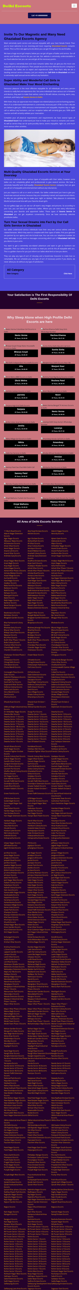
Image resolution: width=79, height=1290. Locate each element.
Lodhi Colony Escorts (59, 957)
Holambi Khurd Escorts (60, 828)
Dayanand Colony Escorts (61, 682)
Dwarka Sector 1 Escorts (37, 714)
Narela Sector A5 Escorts (37, 1066)
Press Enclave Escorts (36, 1165)
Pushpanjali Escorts (11, 1179)
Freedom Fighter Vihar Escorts (39, 751)
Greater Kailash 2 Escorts (14, 788)
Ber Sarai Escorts (57, 615)
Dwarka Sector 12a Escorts (61, 717)
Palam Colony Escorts (59, 1132)
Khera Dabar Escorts (36, 917)
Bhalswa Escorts (57, 622)
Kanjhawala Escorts (11, 895)
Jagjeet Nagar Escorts (59, 845)
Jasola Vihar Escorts (59, 860)
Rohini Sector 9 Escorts (13, 1271)
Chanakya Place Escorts (37, 645)
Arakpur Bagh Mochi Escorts (62, 561)
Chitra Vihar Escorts (59, 662)
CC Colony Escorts (58, 642)
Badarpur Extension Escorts (38, 588)
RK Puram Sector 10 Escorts (62, 1227)
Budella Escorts (34, 637)
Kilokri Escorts (33, 925)
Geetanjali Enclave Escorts (61, 769)
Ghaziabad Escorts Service (45, 185)
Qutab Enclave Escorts (12, 1182)
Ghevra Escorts (10, 773)
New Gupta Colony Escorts (38, 1090)
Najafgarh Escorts (11, 1046)
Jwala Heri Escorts (11, 877)
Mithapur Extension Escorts (62, 1019)
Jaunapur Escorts (34, 863)
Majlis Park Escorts (58, 969)
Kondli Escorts (56, 937)
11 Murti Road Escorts (12, 531)
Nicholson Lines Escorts (13, 1105)
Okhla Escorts (33, 1115)
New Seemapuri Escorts (37, 1103)
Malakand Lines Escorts (37, 972)
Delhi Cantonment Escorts (61, 687)
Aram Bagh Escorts (11, 563)
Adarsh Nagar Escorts (59, 531)
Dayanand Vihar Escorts (13, 684)
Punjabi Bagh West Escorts (14, 1175)
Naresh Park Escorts (59, 1071)
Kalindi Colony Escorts (12, 887)
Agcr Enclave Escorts (36, 538)
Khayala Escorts (57, 915)
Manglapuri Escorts (11, 984)
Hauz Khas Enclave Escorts (61, 823)
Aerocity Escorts (57, 533)
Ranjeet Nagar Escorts (60, 1222)
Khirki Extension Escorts (37, 920)
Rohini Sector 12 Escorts (37, 1241)
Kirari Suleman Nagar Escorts (39, 929)
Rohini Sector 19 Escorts (60, 1246)
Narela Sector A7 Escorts (13, 1068)
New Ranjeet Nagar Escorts (38, 1100)
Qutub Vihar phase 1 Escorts (62, 1184)
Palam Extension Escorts (13, 1135)
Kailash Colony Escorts (12, 882)
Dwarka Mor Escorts (12, 714)
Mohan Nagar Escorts (36, 1028)
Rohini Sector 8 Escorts (60, 1269)
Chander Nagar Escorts (37, 647)
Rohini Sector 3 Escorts (60, 1256)
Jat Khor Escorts (10, 863)
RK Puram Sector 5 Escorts (61, 1231)
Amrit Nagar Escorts (12, 548)
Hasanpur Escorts (58, 821)
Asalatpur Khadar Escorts (37, 566)
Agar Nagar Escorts (11, 538)
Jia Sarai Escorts (34, 870)
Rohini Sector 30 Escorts (13, 1259)
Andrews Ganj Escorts (12, 556)
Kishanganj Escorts (58, 932)
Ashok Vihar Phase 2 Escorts (15, 570)
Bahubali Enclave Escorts (37, 593)
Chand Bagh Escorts (12, 647)
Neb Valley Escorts (58, 1080)
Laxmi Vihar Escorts (11, 957)
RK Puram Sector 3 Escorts (14, 1231)
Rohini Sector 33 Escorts (13, 1261)
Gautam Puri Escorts (12, 769)
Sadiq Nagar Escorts (59, 1281)
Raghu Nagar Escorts (59, 1192)
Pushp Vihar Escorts (59, 1175)
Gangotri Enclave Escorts (13, 764)
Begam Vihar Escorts (36, 613)
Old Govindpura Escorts (37, 1125)
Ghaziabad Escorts (59, 46)
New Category (12, 273)
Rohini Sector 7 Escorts (37, 1269)
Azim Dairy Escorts (35, 583)
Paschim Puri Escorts (12, 1142)
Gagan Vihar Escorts (35, 759)
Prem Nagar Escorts (12, 1165)
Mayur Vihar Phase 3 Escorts (39, 1009)
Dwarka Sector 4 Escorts (37, 736)
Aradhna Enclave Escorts (37, 561)
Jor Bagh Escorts (57, 875)
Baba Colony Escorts (59, 583)
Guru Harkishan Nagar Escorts (63, 803)
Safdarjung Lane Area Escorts (15, 1288)
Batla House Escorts (59, 605)
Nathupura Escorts (58, 1073)
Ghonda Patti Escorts (59, 773)
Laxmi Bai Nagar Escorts (37, 954)
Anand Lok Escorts (11, 551)
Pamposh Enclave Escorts (61, 1135)
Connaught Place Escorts (13, 672)
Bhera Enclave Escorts (59, 630)
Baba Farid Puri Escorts (13, 585)
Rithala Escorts (57, 1224)
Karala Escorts (56, 897)
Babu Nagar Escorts (59, 585)
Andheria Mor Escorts (59, 553)
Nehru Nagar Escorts (59, 1083)
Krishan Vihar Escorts (12, 942)
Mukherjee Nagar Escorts (61, 1036)
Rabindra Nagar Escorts (37, 1189)
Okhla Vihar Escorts (58, 1120)
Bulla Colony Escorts (12, 642)
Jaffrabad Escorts (10, 845)
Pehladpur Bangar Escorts (38, 1155)
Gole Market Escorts (12, 778)
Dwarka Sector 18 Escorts (37, 724)
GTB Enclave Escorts (12, 798)
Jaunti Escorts (56, 863)
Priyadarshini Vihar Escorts (61, 1165)
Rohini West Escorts (35, 1271)
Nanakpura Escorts (58, 1046)
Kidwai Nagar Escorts (36, 922)
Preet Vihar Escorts (58, 1162)
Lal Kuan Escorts (57, 952)
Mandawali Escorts (11, 979)
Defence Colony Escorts (37, 684)
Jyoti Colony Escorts (35, 877)
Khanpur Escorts (57, 912)
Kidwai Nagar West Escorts (14, 925)
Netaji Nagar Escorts (59, 1085)
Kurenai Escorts (57, 947)
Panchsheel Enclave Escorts (14, 1137)
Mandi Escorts (33, 979)
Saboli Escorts (56, 1276)
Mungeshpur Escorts (36, 1041)
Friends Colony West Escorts (39, 756)
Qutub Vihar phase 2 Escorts (15, 1189)
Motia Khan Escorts (11, 1036)
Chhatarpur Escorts (11, 660)
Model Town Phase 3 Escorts (15, 1024)
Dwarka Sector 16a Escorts (38, 722)
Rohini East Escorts (58, 1236)
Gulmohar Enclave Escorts (38, 801)
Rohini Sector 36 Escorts (13, 1264)
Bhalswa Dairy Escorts (12, 627)
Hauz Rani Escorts (11, 825)
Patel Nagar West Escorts (14, 1150)
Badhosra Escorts (58, 588)
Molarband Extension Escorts (62, 1028)
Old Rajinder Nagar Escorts (38, 1128)
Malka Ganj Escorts (58, 974)
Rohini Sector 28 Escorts (13, 1256)
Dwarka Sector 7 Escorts (37, 739)
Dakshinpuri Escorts (35, 677)
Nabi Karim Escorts (35, 1043)
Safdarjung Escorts (11, 1283)
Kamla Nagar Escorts (36, 892)
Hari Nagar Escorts (35, 813)
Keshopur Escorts (58, 907)
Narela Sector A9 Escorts (60, 1068)
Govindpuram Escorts (59, 781)
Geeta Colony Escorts (36, 769)
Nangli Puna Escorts (59, 1051)
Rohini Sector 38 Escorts (60, 1264)
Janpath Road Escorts (12, 860)
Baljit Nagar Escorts (11, 600)
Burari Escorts (33, 642)
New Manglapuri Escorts (60, 1090)
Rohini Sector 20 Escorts (37, 1249)
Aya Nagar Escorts (35, 578)
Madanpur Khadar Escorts (14, 964)
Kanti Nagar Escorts (35, 895)
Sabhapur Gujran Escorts (37, 1276)
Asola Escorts (56, 575)
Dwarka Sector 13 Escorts (14, 719)
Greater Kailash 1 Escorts (61, 786)
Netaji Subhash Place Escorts (15, 1088)
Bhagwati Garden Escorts (14, 618)
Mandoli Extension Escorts (61, 981)
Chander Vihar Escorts (60, 647)
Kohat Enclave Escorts (36, 937)
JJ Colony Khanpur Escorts (14, 873)
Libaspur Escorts (34, 957)
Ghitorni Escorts (34, 773)
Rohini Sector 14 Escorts (13, 1244)
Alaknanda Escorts (58, 541)
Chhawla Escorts (34, 660)
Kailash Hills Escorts (35, 882)
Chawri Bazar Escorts (36, 655)
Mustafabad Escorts (11, 1043)
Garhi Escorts (33, 764)
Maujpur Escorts (34, 996)
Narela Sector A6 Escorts (60, 1066)
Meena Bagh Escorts (12, 1011)
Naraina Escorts (57, 1056)
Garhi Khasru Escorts (12, 766)
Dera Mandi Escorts (11, 692)
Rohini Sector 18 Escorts (37, 1246)
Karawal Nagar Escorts (36, 900)
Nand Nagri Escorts (11, 1051)
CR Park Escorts (34, 672)
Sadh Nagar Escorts (11, 1281)
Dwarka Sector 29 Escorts (61, 734)
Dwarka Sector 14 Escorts (37, 719)
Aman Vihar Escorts (11, 546)
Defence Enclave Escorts (60, 684)
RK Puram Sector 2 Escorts (61, 1229)
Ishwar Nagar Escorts (12, 843)
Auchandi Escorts (10, 578)
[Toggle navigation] (74, 6)
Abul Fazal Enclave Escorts (38, 531)
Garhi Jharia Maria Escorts (61, 764)
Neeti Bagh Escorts (35, 1083)
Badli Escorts (9, 590)
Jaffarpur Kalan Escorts (60, 843)
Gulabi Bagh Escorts (12, 801)
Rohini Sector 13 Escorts (60, 1241)
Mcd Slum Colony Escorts (61, 1009)
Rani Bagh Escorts (11, 1222)
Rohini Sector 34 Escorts (37, 1261)
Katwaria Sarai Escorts (36, 905)
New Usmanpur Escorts (60, 1103)
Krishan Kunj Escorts (59, 939)
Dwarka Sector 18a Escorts (61, 724)
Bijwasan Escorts (10, 635)
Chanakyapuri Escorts (59, 645)
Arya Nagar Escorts (11, 566)
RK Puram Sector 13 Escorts (38, 1229)
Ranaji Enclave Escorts (60, 1214)
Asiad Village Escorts (12, 575)
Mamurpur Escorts (35, 976)
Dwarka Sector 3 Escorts (13, 736)
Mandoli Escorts (34, 981)
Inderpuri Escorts (58, 835)
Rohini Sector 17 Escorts (13, 1246)
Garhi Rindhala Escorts (36, 766)
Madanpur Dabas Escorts (61, 962)
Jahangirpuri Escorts (35, 848)
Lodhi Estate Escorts (12, 959)
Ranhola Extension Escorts (61, 1219)
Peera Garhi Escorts (11, 1155)
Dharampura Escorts (36, 697)
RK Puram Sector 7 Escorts (38, 1234)
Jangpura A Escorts (11, 858)
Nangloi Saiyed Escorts (36, 1056)
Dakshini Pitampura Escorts (15, 677)
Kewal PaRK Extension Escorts (39, 910)
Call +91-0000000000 (39, 15)
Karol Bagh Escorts (35, 902)
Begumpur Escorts (58, 613)
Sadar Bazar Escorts (35, 1279)
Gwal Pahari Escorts (11, 808)
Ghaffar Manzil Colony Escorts (15, 771)
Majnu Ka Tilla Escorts (12, 972)
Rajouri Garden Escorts (13, 1202)
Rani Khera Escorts (35, 1222)
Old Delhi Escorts (10, 1125)
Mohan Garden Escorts (13, 1028)
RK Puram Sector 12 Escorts (15, 1229)
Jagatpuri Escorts (34, 845)
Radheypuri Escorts (35, 1192)
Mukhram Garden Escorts (38, 1038)
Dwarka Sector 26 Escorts (61, 731)
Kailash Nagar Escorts (59, 882)
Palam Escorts (33, 1132)
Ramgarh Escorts (10, 1214)
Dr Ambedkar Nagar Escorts (15, 712)
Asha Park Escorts (58, 566)
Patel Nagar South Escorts (61, 1147)
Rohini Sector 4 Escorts (37, 1266)
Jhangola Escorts (57, 865)
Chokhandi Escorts (58, 665)
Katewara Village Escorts (13, 905)
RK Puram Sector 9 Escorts (14, 1236)
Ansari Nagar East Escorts (61, 556)
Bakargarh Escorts (11, 595)
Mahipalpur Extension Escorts (15, 969)
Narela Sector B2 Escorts (13, 1071)
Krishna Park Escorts (12, 947)
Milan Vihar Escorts (35, 1016)
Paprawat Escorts (34, 1140)
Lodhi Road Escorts (35, 959)
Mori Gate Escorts (35, 1031)
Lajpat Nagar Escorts (59, 949)
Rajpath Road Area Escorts (61, 1202)
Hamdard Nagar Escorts (60, 808)
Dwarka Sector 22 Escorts (14, 731)
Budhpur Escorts (57, 640)
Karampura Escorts (11, 900)
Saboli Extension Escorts (13, 1279)
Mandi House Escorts (12, 981)
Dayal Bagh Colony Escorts (38, 682)
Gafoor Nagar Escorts (12, 759)
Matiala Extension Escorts (14, 996)
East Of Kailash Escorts (36, 741)
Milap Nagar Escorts (59, 1016)
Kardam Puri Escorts (59, 900)
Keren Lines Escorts (11, 907)
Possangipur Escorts (36, 1160)
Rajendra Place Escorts (36, 1197)
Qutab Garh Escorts (35, 1182)
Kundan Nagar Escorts (36, 947)
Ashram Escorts (57, 573)
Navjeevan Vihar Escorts (37, 1078)
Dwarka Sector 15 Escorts (61, 719)
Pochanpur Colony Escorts (38, 1157)
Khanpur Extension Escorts (14, 915)
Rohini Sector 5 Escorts (60, 1266)
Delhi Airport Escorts (36, 687)
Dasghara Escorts (58, 679)
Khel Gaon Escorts (11, 917)
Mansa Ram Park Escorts (60, 986)
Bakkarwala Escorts (58, 595)
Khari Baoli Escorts (35, 915)
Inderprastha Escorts (36, 835)
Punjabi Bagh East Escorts (38, 1170)
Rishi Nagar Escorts (35, 1224)
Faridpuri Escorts (58, 746)
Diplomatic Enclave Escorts (61, 707)
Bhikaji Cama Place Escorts (14, 632)
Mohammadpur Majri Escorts (39, 1024)
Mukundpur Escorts (59, 1038)
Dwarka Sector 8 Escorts (60, 739)
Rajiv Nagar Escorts (11, 1199)
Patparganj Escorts (35, 1150)
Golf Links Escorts (34, 778)
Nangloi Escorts (57, 1053)
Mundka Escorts (10, 1041)
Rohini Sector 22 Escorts (13, 1251)
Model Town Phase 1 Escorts (39, 1021)
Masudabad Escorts (35, 994)
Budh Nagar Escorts (59, 637)
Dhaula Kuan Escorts (12, 702)
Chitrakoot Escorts (11, 665)
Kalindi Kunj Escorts (35, 887)
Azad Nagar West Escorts (61, 580)
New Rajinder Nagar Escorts (15, 1100)
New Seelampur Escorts (13, 1103)
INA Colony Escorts (11, 833)
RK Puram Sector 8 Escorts (61, 1234)
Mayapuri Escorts (58, 996)
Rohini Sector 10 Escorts (60, 1239)
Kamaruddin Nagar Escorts (14, 892)
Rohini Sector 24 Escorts (60, 1251)
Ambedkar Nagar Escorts (61, 546)
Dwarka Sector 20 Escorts (37, 729)
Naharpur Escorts (58, 1043)
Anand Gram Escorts (59, 548)
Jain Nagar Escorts (35, 853)
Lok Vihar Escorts (10, 962)
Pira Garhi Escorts (58, 1155)
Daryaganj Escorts (11, 679)
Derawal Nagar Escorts (60, 692)
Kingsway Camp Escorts (60, 925)
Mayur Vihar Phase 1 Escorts (39, 1004)
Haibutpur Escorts (35, 808)
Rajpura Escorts (57, 1207)
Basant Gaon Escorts (36, 605)
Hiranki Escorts (10, 828)
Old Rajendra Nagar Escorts (14, 1128)
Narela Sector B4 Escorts (37, 1071)
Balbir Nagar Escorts (36, 598)
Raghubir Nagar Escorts (13, 1194)
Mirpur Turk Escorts (11, 1019)
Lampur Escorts (10, 954)
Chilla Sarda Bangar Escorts (62, 660)
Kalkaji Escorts (56, 887)
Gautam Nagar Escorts (60, 766)
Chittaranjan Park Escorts (37, 665)
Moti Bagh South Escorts (37, 1033)
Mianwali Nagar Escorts (13, 1016)
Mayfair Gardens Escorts (60, 999)
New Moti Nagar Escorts (60, 1093)
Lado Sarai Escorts (35, 949)
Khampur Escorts (10, 912)
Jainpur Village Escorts (60, 853)
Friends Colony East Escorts (14, 756)
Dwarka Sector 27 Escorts (14, 734)
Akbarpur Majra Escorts (13, 541)
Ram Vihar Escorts (35, 1212)
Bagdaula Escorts (58, 590)
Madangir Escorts (34, 962)
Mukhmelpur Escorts (12, 1038)
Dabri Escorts (9, 674)
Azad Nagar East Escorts (37, 580)
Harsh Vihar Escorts (35, 821)
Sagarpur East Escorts (59, 1288)
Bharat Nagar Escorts (59, 627)
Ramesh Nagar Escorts (60, 1212)
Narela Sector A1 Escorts (60, 1063)
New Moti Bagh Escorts (36, 1093)
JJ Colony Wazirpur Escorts (38, 873)
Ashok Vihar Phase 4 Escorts (62, 570)
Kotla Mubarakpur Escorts (38, 939)
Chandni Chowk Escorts (13, 650)
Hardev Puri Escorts (35, 811)
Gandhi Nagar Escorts (59, 759)
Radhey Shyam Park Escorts (15, 1192)
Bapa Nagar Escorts (35, 603)
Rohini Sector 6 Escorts (13, 1269)
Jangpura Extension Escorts (62, 858)
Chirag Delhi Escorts (12, 662)
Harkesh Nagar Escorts (13, 821)
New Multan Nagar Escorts (14, 1098)
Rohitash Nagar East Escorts (62, 1271)
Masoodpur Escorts (11, 994)
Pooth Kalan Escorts (12, 1160)
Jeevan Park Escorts (35, 865)
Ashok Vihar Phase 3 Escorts (39, 570)
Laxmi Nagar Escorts (59, 954)
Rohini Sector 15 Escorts (37, 1244)
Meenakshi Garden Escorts (38, 1011)
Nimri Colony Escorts (12, 1108)
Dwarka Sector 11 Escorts (14, 717)
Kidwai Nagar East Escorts (61, 922)
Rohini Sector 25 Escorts (13, 1254)
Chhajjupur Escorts (58, 655)
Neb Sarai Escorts (34, 1080)
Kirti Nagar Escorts (11, 932)
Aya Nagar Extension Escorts (62, 578)
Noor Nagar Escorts (59, 1113)
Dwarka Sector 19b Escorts (61, 726)
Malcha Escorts (57, 972)
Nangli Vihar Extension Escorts (39, 1053)
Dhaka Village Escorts (59, 694)
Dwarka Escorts (57, 712)
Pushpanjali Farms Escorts (38, 1179)
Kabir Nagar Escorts (35, 880)
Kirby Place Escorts (58, 929)
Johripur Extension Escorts (38, 875)
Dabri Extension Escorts (37, 674)
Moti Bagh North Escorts (13, 1033)
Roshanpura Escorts (59, 1274)
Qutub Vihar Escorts (35, 1184)
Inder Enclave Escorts (36, 833)
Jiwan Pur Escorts (58, 870)
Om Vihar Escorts (34, 1130)
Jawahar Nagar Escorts (12, 865)
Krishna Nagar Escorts (36, 942)
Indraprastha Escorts (12, 838)
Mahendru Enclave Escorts (14, 967)
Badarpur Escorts (11, 588)
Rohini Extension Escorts (13, 1239)
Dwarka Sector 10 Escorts (61, 714)
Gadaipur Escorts (58, 756)
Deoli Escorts (33, 689)
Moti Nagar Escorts (58, 1033)
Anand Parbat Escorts (59, 551)
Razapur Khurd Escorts (13, 1224)
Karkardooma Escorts (12, 902)
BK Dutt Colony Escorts (60, 635)
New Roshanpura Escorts (61, 1100)
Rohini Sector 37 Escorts (37, 1264)
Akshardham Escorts (36, 541)
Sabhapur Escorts (11, 1276)
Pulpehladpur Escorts (36, 1167)
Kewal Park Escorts (11, 910)
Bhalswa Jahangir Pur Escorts (39, 627)
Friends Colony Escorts (60, 751)
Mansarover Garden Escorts (38, 991)
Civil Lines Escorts (34, 667)
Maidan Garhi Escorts (36, 969)
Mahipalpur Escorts (58, 967)
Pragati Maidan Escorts (60, 1160)
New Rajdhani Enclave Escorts (62, 1098)
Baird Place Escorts (58, 593)
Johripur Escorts (10, 875)
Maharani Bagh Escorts (37, 964)
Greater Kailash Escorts (37, 786)
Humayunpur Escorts (36, 830)
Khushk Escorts (10, 922)
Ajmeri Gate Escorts (59, 538)
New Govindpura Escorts (13, 1090)
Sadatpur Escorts (58, 1279)
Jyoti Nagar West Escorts (13, 880)
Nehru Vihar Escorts (35, 1085)
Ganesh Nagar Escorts (36, 761)
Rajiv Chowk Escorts (59, 1197)
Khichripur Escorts (11, 920)
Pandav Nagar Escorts (12, 1140)
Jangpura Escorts (57, 855)
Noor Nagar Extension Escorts (15, 1115)
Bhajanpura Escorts (35, 622)
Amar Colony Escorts (36, 546)
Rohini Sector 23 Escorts (37, 1251)
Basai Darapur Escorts (12, 605)
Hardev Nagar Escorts (12, 811)
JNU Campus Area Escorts (61, 873)
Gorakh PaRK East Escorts (14, 781)
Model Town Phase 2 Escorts (62, 1021)
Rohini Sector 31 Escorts (37, 1259)
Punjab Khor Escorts (59, 1167)
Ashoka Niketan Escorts (13, 573)
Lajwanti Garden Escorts (13, 952)
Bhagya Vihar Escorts (59, 618)
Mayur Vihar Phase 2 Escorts (15, 1009)
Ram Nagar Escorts (11, 1212)
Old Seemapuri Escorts (60, 1128)
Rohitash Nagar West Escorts (15, 1274)
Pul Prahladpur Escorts (13, 1167)
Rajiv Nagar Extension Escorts (39, 1199)
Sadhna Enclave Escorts (37, 1281)
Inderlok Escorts (10, 835)
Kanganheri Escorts (58, 892)
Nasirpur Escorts (34, 1073)
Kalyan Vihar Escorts (36, 890)
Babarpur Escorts (34, 585)
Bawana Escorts (10, 608)
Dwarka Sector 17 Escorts (14, 724)
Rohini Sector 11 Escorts (13, 1241)
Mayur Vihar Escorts (12, 1004)
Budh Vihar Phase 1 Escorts (14, 640)
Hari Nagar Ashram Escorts (61, 813)
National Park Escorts (12, 1078)
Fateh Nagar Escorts (12, 749)
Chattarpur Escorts (35, 650)
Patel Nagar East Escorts (37, 1147)
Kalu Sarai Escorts (11, 890)
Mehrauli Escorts (57, 1014)
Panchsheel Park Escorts (60, 1137)
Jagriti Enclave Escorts (12, 848)
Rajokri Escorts (57, 1199)
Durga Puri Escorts (35, 712)
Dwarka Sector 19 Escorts (37, 726)
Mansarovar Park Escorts (13, 991)
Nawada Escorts (57, 1078)
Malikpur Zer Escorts (36, 974)
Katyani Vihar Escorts (59, 905)
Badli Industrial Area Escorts (38, 590)
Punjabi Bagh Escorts (12, 1170)
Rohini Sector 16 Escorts (60, 1244)
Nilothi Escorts (57, 1105)
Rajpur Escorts (9, 1207)
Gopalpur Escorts (58, 778)
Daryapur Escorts (34, 679)
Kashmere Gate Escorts (60, 902)
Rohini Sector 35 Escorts (60, 1261)
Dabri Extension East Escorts (62, 674)
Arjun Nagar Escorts (59, 563)
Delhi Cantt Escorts (11, 689)
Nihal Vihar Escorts (35, 1105)
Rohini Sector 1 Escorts (37, 1239)
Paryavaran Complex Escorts (62, 1140)
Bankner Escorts (10, 603)
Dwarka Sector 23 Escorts (37, 731)
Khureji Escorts (57, 920)
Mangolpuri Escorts (58, 984)
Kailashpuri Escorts (11, 885)
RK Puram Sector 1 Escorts (38, 1227)
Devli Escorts (9, 694)
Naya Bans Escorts (11, 1080)
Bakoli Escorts (9, 598)
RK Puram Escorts (11, 1227)
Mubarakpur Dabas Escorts (38, 1036)
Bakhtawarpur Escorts (36, 595)
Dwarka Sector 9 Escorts (13, 741)
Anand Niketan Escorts (36, 551)
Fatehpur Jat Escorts (59, 749)
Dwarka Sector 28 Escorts (37, 734)
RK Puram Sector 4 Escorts (38, 1231)
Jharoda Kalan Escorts (12, 868)
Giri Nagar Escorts (11, 776)
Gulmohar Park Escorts (60, 801)
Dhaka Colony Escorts (36, 694)
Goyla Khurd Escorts (12, 786)
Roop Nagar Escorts (35, 1274)
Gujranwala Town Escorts (61, 798)
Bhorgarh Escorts (58, 632)
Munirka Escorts (57, 1041)
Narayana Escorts (11, 1063)
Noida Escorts (33, 1113)
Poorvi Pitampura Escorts (61, 1157)
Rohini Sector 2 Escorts (13, 1249)
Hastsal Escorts (10, 823)
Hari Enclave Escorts (12, 813)
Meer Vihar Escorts (58, 1011)
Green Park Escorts (11, 793)
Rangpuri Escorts (10, 1219)
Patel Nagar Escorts (11, 1147)
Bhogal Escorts (33, 632)
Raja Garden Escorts (59, 1194)
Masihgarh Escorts (58, 991)
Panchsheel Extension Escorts (39, 1137)
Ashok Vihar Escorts (35, 568)
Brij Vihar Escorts (10, 637)
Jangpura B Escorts (35, 858)
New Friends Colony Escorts (62, 1088)
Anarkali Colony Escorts (37, 553)
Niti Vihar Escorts (10, 1110)
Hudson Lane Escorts (12, 830)
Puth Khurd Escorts (58, 1179)
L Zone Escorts (9, 949)
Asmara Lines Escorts (36, 575)
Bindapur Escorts (34, 635)
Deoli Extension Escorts (60, 689)
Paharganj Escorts (11, 1132)
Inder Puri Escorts (58, 833)
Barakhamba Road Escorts (61, 603)
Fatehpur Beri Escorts (36, 749)
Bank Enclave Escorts (59, 600)
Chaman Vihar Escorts (12, 645)
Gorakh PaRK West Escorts (38, 781)
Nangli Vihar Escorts (12, 1053)
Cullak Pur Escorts (58, 672)
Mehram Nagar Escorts (37, 1014)
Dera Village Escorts (35, 692)
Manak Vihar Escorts (59, 976)
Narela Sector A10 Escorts (14, 1066)
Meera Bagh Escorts (11, 1014)
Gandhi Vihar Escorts (12, 761)
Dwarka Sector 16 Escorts (14, 722)
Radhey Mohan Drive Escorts (62, 1189)
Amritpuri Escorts (34, 548)
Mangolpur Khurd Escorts (38, 984)
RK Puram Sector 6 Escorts (14, 1234)
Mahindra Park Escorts (36, 967)
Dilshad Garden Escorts (37, 707)
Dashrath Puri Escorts (12, 682)
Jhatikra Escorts (34, 868)
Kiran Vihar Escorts (35, 927)
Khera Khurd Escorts (59, 917)
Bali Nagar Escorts (58, 598)
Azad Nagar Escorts (11, 580)
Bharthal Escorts (34, 630)
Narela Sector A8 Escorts (37, 1068)
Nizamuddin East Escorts (61, 1110)
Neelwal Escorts (10, 1083)
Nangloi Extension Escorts (14, 1056)
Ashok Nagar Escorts (12, 568)
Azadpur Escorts (10, 583)
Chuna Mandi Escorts (12, 667)
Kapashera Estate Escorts (37, 897)
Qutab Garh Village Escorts (61, 1182)
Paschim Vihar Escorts (36, 1142)
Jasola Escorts (33, 860)
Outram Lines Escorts (59, 1130)
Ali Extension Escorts (12, 543)
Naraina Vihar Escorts (59, 1058)
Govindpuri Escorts (11, 783)
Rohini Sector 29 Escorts (37, 1256)
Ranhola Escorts (34, 1219)
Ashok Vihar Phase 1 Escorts (62, 568)
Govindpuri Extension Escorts (39, 783)
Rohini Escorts (33, 1236)
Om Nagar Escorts (11, 1130)
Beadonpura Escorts (12, 613)
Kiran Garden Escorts (12, 927)
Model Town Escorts (11, 1021)
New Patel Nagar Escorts (37, 1098)
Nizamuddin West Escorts (14, 1113)
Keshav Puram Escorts (36, 907)
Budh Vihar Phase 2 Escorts (38, 640)
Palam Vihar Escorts (35, 1135)
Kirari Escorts (56, 927)
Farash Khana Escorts (12, 746)
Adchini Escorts (34, 533)
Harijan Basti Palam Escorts (38, 816)
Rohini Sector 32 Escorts (60, 1259)
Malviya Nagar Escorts (12, 976)
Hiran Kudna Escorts (59, 825)
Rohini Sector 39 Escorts (13, 1266)
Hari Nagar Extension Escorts (15, 816)
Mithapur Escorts (34, 1019)
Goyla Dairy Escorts (58, 783)
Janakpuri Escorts (34, 855)
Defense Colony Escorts (13, 687)
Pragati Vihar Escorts (12, 1162)
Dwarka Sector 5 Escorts (60, 736)
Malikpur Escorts (10, 974)
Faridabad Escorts (35, 746)
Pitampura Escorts (11, 1157)
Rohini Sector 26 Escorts (37, 1254)
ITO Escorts (32, 843)
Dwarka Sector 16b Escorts (61, 722)
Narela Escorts (33, 1063)
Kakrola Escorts (57, 885)
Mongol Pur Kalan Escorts (14, 1031)
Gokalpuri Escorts (58, 776)
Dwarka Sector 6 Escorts (13, 739)
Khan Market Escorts (36, 912)
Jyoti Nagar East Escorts (60, 877)
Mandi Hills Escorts (58, 979)
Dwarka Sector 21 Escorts (61, 729)
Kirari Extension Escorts (13, 929)
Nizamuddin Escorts (35, 1110)
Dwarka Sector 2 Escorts (13, 729)
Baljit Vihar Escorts (35, 600)
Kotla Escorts (9, 939)
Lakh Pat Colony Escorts (37, 952)
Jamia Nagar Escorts (12, 855)
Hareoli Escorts (57, 811)
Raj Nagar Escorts (34, 1194)
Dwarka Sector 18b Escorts (14, 726)
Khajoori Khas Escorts (59, 910)
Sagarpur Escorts (34, 1288)
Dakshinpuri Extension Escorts (63, 677)
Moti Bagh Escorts (58, 1031)
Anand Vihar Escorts (12, 553)
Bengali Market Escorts (36, 615)
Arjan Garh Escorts (35, 563)
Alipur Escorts (56, 543)
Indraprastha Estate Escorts (38, 838)
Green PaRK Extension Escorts (39, 793)
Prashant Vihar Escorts (36, 1162)
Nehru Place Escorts (12, 1085)
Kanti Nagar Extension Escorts (63, 895)
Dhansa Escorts (10, 697)
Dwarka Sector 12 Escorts (37, 717)
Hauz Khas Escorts (35, 823)
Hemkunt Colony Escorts (37, 825)
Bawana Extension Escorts (38, 608)
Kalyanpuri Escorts (58, 890)
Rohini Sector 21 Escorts (60, 1249)
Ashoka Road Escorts (36, 573)
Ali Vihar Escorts (34, 543)
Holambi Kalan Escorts (36, 828)
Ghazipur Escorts (58, 771)
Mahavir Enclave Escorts (60, 964)
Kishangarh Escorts (11, 937)
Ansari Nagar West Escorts (14, 561)
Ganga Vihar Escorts (59, 761)
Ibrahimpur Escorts (58, 830)
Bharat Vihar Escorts (12, 630)
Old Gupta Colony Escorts (61, 1125)
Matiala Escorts (57, 994)
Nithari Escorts (57, 1108)
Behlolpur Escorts (11, 615)
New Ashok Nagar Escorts (38, 1088)
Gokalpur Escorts (34, 776)
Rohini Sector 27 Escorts (60, 1254)
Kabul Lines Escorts (58, 880)
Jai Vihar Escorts (10, 853)
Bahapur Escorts (10, 593)
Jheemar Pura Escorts (59, 868)
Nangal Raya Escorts (35, 1051)
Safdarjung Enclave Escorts (61, 1283)
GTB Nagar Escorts (35, 798)
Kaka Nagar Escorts (35, 885)
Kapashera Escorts (11, 897)
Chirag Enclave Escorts (36, 662)
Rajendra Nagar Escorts (13, 1197)
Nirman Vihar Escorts (36, 1108)
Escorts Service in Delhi (33, 97)
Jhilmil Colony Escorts (12, 870)
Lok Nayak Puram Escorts (61, 959)
